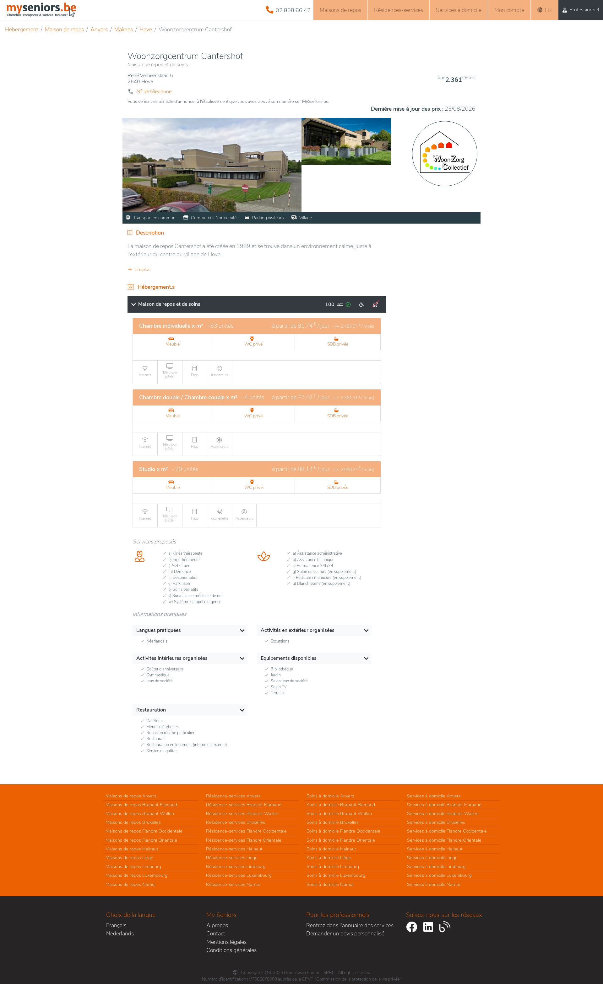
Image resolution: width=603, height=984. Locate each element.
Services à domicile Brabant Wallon (442, 813)
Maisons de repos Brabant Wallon (140, 813)
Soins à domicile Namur (330, 884)
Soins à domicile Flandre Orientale (341, 840)
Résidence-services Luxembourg (239, 875)
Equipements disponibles (289, 658)
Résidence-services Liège (232, 857)
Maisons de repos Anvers (131, 796)
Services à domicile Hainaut (435, 849)
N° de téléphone (154, 91)
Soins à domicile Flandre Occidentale (343, 831)
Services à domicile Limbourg (436, 866)
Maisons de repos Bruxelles (133, 822)
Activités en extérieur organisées (297, 630)
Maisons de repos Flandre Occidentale (144, 831)
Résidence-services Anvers (233, 796)
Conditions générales (231, 950)
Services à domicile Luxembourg (439, 875)
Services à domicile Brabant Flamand (444, 804)
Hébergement (21, 29)
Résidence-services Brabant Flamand (243, 804)
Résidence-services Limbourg (235, 866)
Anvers (99, 29)
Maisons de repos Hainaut (132, 849)
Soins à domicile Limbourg (333, 866)
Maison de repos (64, 29)
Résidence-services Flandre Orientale (243, 840)
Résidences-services (398, 10)
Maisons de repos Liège (129, 857)
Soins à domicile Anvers (330, 796)
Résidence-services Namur (233, 884)
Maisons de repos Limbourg (133, 866)
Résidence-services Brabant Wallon (242, 813)
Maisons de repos (340, 10)
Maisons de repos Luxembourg (136, 875)
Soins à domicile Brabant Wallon (339, 813)
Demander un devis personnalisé (345, 933)
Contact (215, 933)
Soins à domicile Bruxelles (333, 822)
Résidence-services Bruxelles (235, 822)
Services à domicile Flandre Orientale (444, 840)
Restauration (151, 709)
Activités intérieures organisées (172, 658)
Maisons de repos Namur (131, 884)
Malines (123, 29)
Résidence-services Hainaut (234, 849)
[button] (257, 269)
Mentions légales (226, 942)
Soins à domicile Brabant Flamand (341, 804)
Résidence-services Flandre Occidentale (246, 831)
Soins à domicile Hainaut (331, 849)
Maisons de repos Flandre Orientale (141, 840)
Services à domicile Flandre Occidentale (447, 831)
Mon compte (509, 10)
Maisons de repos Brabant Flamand (141, 804)
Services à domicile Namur (433, 884)
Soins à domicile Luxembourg (336, 875)
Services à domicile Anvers (434, 796)
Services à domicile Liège (432, 857)
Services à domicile (458, 10)
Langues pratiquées (158, 630)
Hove (145, 29)
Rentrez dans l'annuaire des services (350, 925)
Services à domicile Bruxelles (436, 822)
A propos (217, 925)
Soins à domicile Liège (329, 857)
